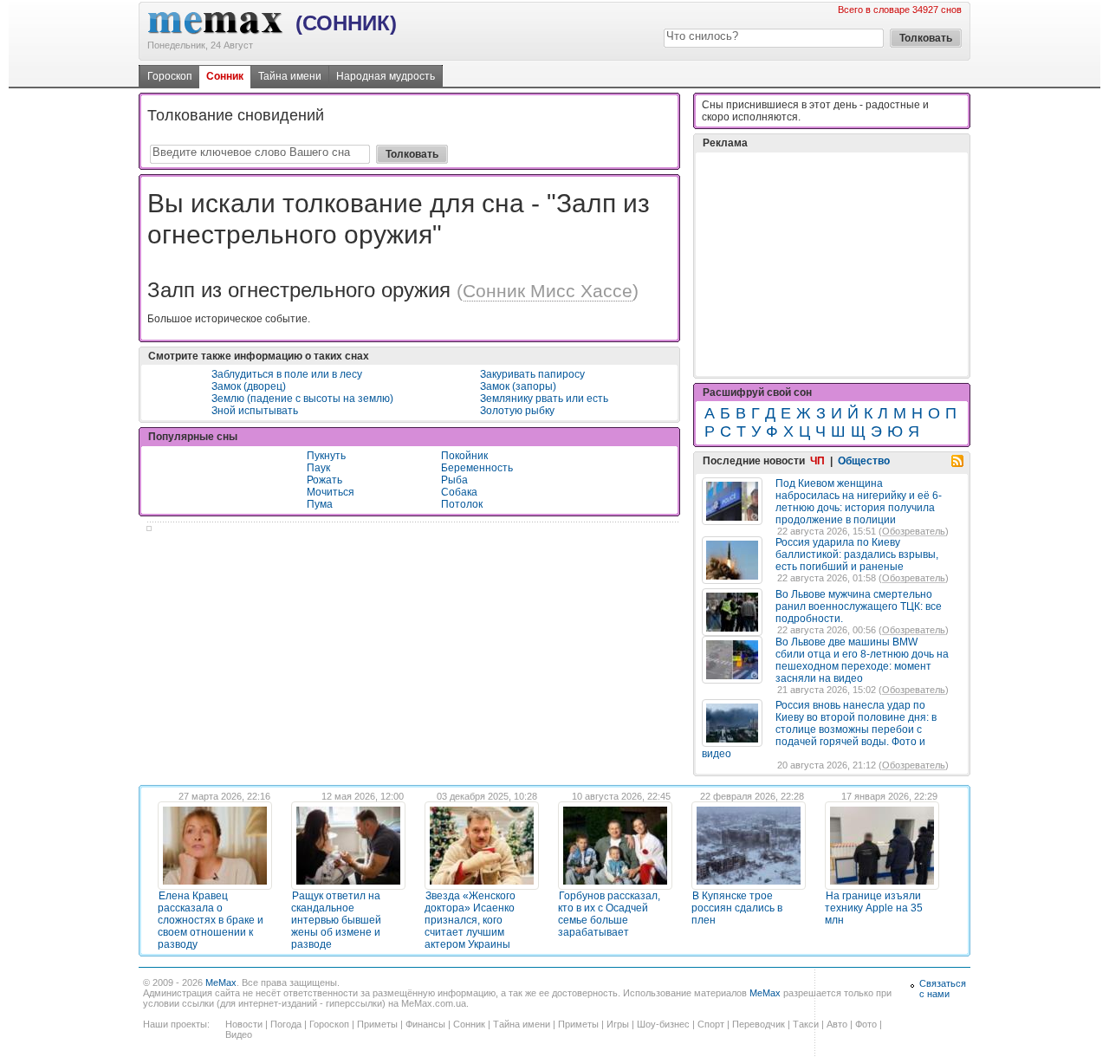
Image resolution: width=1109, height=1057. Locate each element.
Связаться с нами (942, 988)
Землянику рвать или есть (544, 398)
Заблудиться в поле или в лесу (286, 374)
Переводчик (758, 1024)
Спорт (710, 1024)
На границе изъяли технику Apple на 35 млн (874, 908)
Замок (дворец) (248, 386)
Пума (320, 504)
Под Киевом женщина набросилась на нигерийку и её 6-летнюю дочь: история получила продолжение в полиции (858, 501)
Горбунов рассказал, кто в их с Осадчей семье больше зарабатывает (609, 914)
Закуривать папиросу (532, 374)
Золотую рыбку (517, 411)
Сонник (224, 76)
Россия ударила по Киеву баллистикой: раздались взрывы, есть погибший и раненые (856, 554)
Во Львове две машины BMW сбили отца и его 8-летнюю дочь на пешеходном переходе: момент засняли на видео (862, 660)
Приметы (377, 1024)
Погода (286, 1024)
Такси (806, 1024)
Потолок (462, 504)
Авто (837, 1024)
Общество (864, 461)
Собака (459, 492)
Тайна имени (289, 76)
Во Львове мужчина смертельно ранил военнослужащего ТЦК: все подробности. (858, 606)
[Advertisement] (832, 264)
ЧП (817, 461)
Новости (244, 1024)
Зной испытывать (254, 411)
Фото (866, 1024)
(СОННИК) (346, 23)
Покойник (464, 456)
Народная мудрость (385, 76)
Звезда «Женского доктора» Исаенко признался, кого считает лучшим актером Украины (470, 920)
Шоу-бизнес (663, 1024)
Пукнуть (326, 456)
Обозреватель (913, 531)
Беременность (477, 468)
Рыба (454, 480)
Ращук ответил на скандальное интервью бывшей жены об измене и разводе (336, 920)
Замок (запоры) (518, 386)
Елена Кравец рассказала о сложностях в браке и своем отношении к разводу (210, 920)
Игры (617, 1024)
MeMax (221, 982)
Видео (238, 1034)
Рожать (324, 480)
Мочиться (330, 492)
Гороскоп (169, 76)
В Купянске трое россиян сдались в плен (736, 908)
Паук (318, 468)
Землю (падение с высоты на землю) (302, 398)
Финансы (425, 1024)
